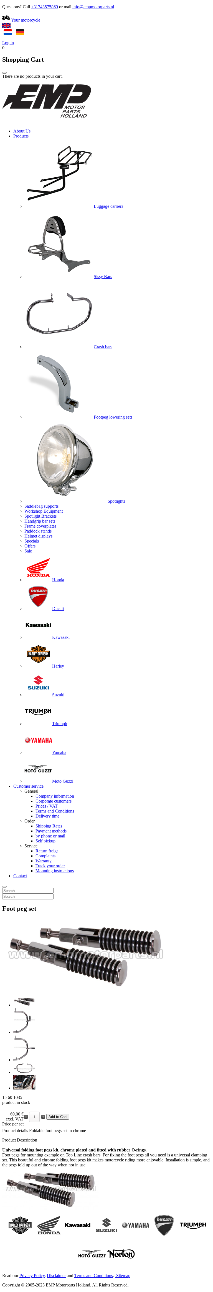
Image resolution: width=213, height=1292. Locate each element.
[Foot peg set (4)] (24, 1072)
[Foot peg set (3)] (24, 1059)
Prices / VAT (47, 806)
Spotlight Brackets (40, 516)
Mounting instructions (55, 870)
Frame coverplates (40, 526)
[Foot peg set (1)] (24, 1005)
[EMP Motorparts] (46, 121)
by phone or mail (50, 836)
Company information (55, 796)
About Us (22, 131)
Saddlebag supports (41, 506)
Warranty (44, 860)
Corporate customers (54, 801)
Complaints (45, 855)
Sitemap (123, 1275)
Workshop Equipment (43, 511)
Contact (20, 875)
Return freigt (47, 851)
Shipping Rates (49, 826)
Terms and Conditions (55, 811)
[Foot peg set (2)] (24, 1032)
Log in (8, 42)
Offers (30, 546)
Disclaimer (56, 1275)
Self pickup (45, 841)
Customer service (28, 786)
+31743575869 (44, 6)
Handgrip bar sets (39, 521)
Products (21, 136)
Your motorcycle (25, 20)
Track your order (50, 865)
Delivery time (47, 816)
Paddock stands (38, 531)
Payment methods (51, 831)
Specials (31, 541)
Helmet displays (38, 536)
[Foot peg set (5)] (24, 1088)
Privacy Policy (32, 1275)
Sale (28, 551)
